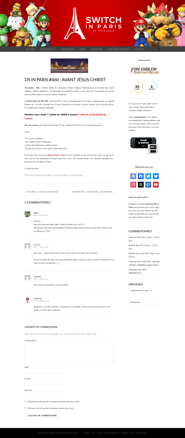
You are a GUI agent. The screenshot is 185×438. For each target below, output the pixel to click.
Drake (36, 213)
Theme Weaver (111, 433)
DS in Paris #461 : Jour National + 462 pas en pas (93, 192)
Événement (40, 175)
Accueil (30, 49)
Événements (67, 49)
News (82, 49)
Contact (139, 49)
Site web (28, 390)
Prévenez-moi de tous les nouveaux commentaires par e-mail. (54, 401)
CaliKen (65, 175)
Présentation (47, 49)
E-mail (28, 379)
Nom (27, 367)
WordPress (72, 433)
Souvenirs (96, 49)
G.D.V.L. (37, 245)
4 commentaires (76, 175)
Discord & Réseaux (118, 49)
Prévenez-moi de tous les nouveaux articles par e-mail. (51, 408)
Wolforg (142, 433)
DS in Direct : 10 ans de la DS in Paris (41, 192)
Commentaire (31, 341)
